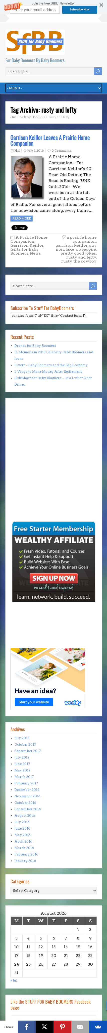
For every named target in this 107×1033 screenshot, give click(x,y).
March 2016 (24, 848)
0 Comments (61, 150)
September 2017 (27, 751)
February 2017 (26, 783)
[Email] (80, 1027)
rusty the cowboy (79, 261)
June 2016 (22, 828)
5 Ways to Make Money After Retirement (48, 371)
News (35, 253)
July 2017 (21, 757)
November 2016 (27, 796)
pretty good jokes (78, 253)
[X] (45, 1027)
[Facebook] (27, 1027)
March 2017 (24, 777)
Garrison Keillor (27, 245)
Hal (17, 150)
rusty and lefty (81, 257)
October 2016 (25, 803)
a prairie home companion (82, 239)
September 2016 (27, 809)
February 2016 (26, 854)
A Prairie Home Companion (28, 239)
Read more (21, 218)
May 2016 (22, 835)
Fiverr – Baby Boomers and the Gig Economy (51, 365)
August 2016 (24, 815)
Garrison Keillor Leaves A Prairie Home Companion (50, 140)
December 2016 (27, 790)
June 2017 (22, 764)
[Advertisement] (25, 485)
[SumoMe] (98, 1027)
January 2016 (25, 861)
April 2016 (23, 841)
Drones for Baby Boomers (35, 346)
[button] (53, 7)
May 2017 (22, 770)
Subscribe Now (80, 9)
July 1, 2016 (35, 150)
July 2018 (21, 738)
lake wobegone (80, 249)
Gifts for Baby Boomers (24, 251)
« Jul (13, 980)
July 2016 (22, 822)
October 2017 (25, 744)
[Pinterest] (62, 1027)
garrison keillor (71, 245)
